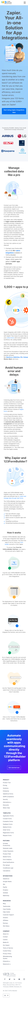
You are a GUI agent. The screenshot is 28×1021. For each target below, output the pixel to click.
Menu (25, 3)
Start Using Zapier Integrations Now (14, 111)
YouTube (19, 979)
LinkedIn (14, 979)
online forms (10, 338)
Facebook (5, 979)
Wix (21, 357)
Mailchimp (16, 357)
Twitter (9, 979)
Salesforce (9, 357)
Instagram (24, 979)
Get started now (14, 767)
